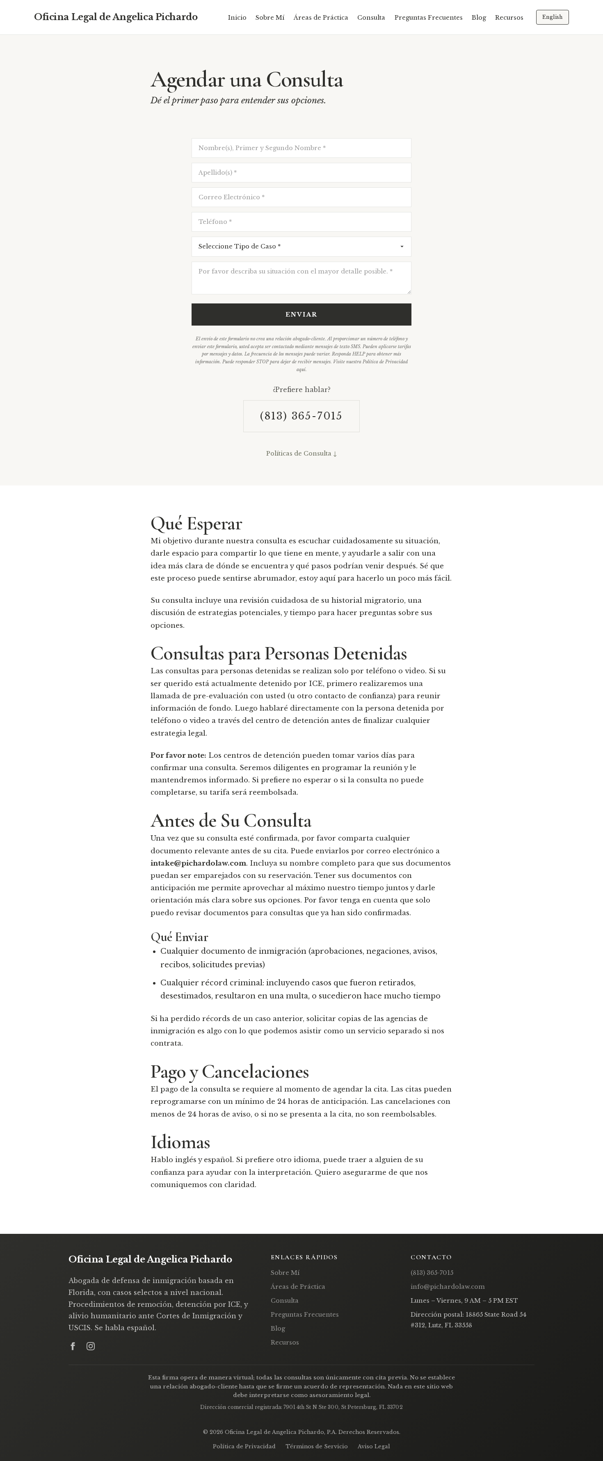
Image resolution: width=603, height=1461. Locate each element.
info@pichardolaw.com (448, 1286)
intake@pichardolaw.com (198, 863)
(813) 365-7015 (301, 416)
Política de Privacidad (244, 1446)
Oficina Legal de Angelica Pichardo (115, 17)
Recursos (509, 17)
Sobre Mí (270, 17)
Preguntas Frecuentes (429, 17)
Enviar (301, 314)
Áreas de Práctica (321, 17)
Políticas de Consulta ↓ (301, 453)
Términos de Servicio (317, 1446)
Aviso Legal (374, 1446)
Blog (479, 17)
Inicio (237, 17)
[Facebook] (73, 1346)
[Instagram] (91, 1346)
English (552, 17)
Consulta (371, 17)
